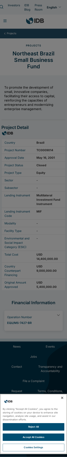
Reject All (33, 426)
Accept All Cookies (33, 437)
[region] (33, 424)
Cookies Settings (33, 447)
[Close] (62, 398)
